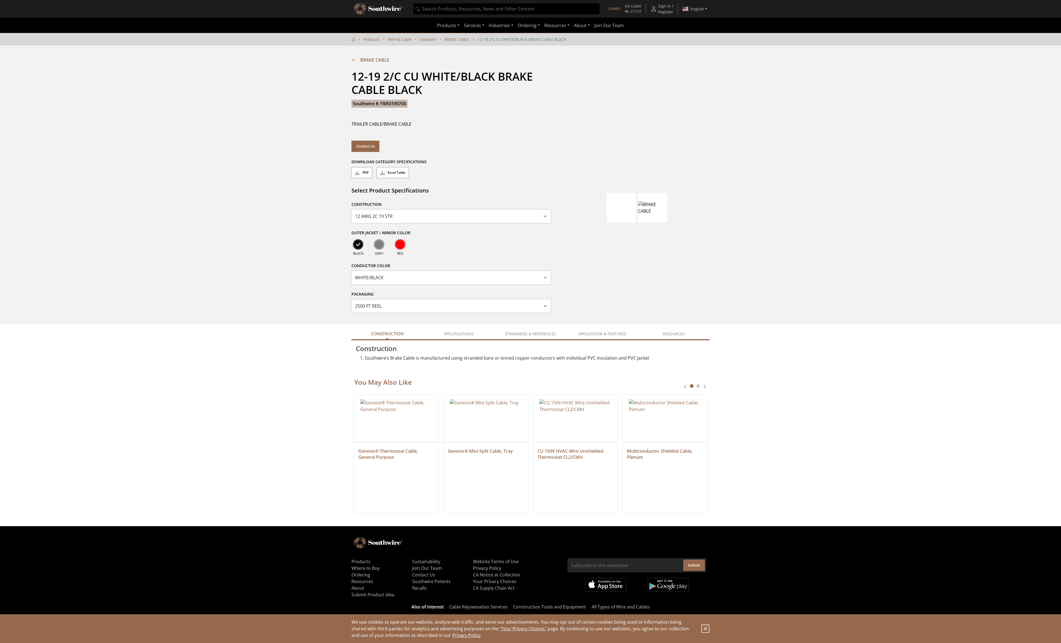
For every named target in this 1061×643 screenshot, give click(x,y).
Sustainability (426, 561)
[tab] (692, 386)
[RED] (400, 244)
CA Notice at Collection (496, 575)
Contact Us (365, 146)
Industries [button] (499, 25)
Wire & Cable (400, 39)
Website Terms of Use (496, 561)
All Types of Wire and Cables (621, 607)
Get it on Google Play (668, 585)
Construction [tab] (387, 333)
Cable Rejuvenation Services (478, 607)
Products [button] (446, 25)
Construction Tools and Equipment (549, 607)
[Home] (353, 39)
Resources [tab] (674, 333)
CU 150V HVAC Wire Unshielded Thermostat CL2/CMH (571, 454)
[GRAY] (379, 244)
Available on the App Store (605, 585)
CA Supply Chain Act (493, 588)
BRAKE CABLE (457, 39)
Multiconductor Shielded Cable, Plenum (660, 454)
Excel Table (396, 172)
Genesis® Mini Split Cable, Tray (480, 451)
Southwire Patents (431, 581)
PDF (365, 172)
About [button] (580, 25)
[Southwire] (378, 8)
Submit (694, 565)
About (357, 588)
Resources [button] (555, 25)
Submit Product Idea (372, 595)
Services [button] (472, 25)
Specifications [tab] (459, 333)
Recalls (419, 588)
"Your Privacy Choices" (523, 629)
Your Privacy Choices (494, 581)
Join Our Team (609, 25)
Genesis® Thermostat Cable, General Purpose (388, 454)
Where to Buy (365, 568)
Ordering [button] (527, 25)
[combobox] (506, 8)
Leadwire (428, 39)
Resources (362, 581)
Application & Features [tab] (602, 333)
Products (371, 39)
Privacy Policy (466, 635)
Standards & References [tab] (530, 333)
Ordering (360, 575)
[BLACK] (358, 244)
